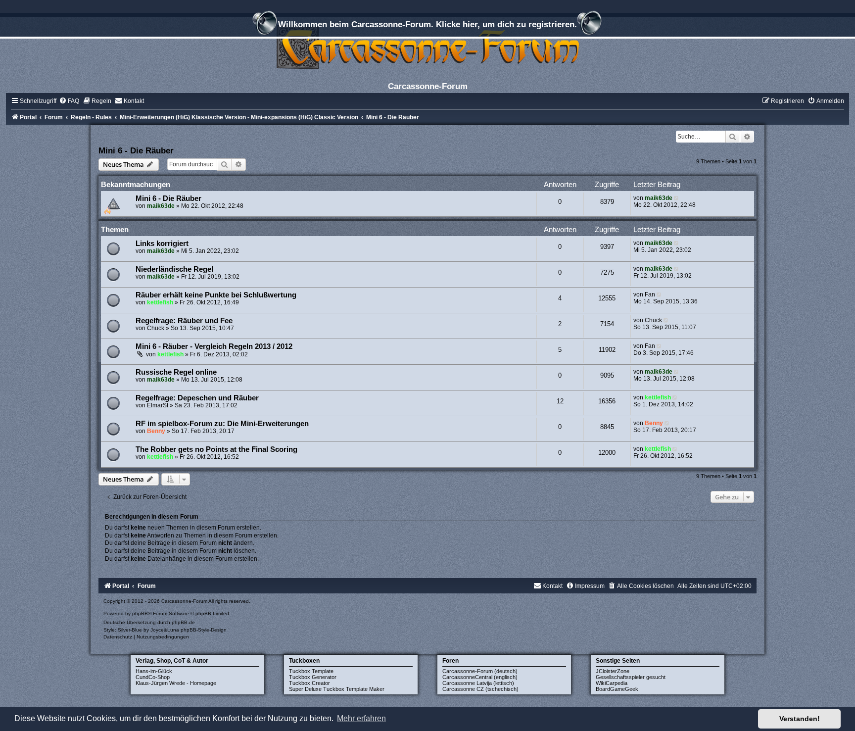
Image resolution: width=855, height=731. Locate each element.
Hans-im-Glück (154, 671)
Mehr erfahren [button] (361, 718)
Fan (650, 294)
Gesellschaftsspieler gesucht (630, 677)
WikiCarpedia (611, 683)
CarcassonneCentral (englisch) (480, 677)
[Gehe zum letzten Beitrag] (677, 198)
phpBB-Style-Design (204, 630)
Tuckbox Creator (309, 683)
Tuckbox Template (311, 671)
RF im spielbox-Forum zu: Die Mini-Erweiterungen (222, 424)
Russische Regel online (176, 372)
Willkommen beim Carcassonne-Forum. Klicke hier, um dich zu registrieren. (427, 24)
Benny (156, 431)
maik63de (161, 205)
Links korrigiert (162, 243)
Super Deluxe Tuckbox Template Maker (336, 689)
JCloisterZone (612, 671)
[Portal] (427, 46)
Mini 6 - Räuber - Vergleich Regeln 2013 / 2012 (214, 346)
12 (560, 401)
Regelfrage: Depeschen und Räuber (197, 398)
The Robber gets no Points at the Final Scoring (216, 449)
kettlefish (160, 302)
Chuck (155, 328)
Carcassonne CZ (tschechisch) (480, 689)
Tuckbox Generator (312, 677)
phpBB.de (183, 622)
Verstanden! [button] (799, 719)
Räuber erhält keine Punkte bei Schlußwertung (216, 295)
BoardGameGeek (617, 689)
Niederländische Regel (174, 269)
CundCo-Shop (153, 677)
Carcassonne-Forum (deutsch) (480, 671)
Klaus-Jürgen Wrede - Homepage (176, 683)
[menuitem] (69, 100)
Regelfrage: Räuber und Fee (184, 321)
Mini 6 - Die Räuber (136, 150)
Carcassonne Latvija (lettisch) (478, 683)
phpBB (140, 613)
